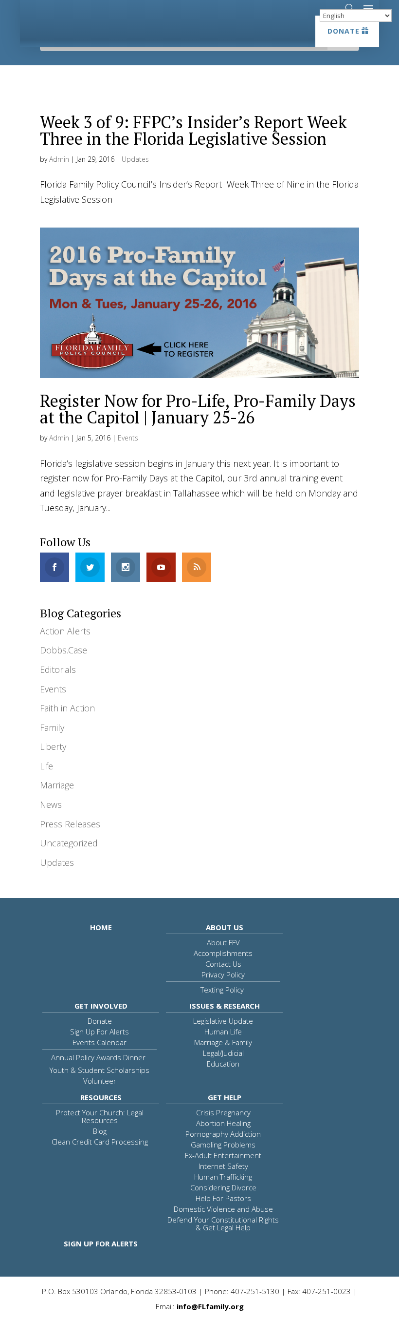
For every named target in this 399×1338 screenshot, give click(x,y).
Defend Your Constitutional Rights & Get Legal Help (223, 1223)
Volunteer (99, 1081)
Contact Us (223, 964)
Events (128, 437)
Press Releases (70, 824)
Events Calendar (100, 1042)
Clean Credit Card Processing (100, 1142)
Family (52, 727)
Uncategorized (69, 843)
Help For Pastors (223, 1198)
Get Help (224, 1097)
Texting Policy (222, 989)
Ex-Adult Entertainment (223, 1155)
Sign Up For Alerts (99, 1031)
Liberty (53, 746)
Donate (343, 31)
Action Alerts (65, 631)
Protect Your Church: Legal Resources (100, 1116)
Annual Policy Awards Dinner (98, 1057)
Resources (101, 1097)
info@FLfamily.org (210, 1306)
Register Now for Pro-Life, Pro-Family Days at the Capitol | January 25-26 (198, 409)
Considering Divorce (223, 1187)
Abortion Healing (223, 1123)
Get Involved (100, 1006)
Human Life (223, 1031)
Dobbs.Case (63, 650)
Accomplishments (223, 953)
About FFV (223, 942)
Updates (135, 159)
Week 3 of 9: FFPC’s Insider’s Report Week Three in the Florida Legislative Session (193, 130)
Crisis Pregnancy (223, 1112)
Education (223, 1064)
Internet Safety (223, 1166)
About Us (224, 927)
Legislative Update (223, 1021)
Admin (59, 159)
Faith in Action (67, 708)
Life (46, 766)
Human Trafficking (223, 1177)
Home (101, 927)
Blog (100, 1131)
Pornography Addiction (223, 1134)
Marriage (57, 785)
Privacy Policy (223, 974)
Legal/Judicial (223, 1053)
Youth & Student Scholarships (99, 1070)
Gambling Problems (223, 1144)
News (51, 804)
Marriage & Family (223, 1042)
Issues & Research (224, 1006)
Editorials (58, 669)
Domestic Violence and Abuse (223, 1209)
